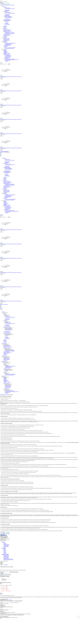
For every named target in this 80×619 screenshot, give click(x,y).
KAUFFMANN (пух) (8, 44)
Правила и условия (6, 54)
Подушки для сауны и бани (7, 186)
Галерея (5, 552)
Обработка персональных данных (8, 559)
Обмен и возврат (7, 57)
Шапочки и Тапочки (7, 30)
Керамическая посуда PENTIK (9, 48)
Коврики (5, 36)
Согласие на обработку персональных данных (11, 59)
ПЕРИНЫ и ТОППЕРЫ (7, 167)
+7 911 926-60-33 (2, 533)
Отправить (2, 573)
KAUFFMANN (7, 14)
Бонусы (5, 549)
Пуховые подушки (8, 12)
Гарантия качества (8, 206)
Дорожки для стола (6, 39)
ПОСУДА (5, 198)
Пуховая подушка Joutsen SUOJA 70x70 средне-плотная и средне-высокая (10, 76)
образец (35, 444)
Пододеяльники (7, 24)
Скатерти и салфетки (7, 38)
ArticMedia (6, 564)
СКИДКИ (5, 201)
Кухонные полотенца (7, 191)
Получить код (2, 611)
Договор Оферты (6, 209)
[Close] (0, 577)
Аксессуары (5, 179)
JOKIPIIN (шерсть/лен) (8, 195)
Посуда (5, 547)
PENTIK (6, 197)
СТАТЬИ (5, 51)
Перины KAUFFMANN (8, 16)
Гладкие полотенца (6, 185)
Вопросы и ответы (6, 557)
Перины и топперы (6, 544)
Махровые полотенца (7, 31)
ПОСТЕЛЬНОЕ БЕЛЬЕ (7, 20)
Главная (1, 394)
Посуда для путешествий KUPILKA (10, 47)
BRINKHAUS (7, 10)
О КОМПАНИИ (6, 203)
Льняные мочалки (6, 35)
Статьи (5, 551)
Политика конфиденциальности (9, 210)
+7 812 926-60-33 (7, 533)
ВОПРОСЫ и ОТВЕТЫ (7, 53)
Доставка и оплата (8, 56)
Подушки (5, 543)
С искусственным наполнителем (10, 8)
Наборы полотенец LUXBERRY (10, 33)
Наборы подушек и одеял (7, 19)
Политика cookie (7, 60)
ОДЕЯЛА (5, 158)
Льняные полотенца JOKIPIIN (9, 32)
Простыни (6, 22)
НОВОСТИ (5, 50)
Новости (5, 550)
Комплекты (7, 21)
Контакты (6, 212)
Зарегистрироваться (5, 616)
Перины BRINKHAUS (8, 17)
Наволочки (6, 23)
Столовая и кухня (6, 546)
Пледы (5, 27)
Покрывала (5, 26)
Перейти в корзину (9, 599)
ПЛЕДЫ (5, 42)
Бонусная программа (8, 207)
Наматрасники (7, 170)
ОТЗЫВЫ (5, 204)
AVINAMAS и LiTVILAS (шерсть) (10, 194)
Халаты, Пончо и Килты (7, 29)
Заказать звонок (3, 534)
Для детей (5, 25)
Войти (1, 2)
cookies (8, 617)
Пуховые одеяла (7, 7)
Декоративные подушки (7, 45)
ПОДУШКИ (5, 11)
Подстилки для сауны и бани (8, 182)
